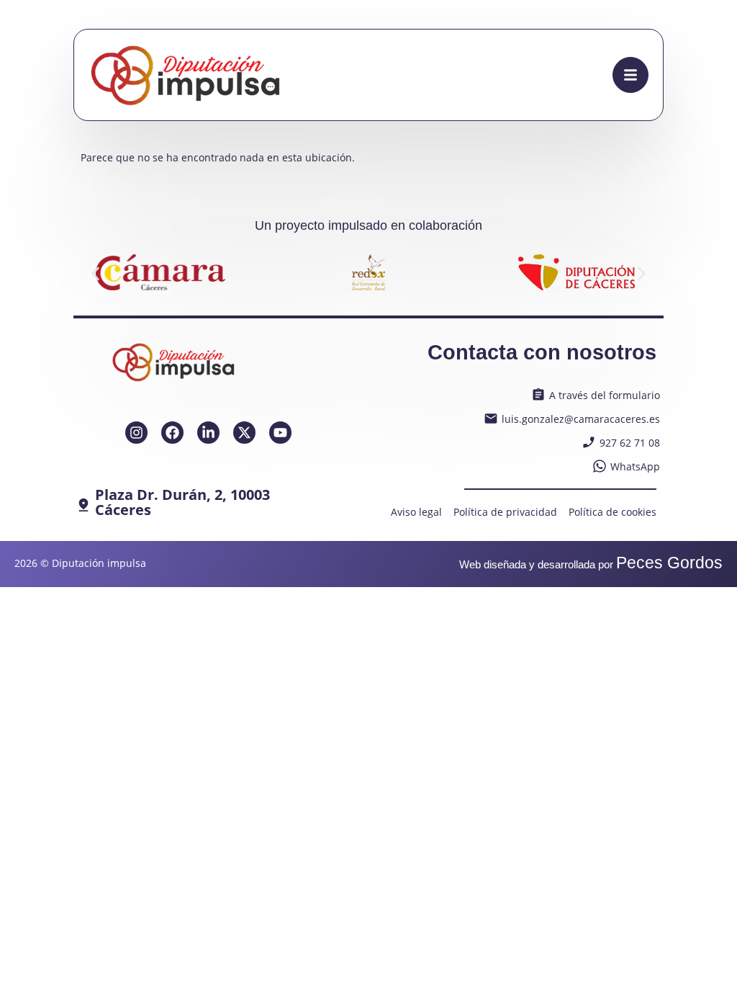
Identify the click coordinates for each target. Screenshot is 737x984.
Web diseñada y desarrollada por (591, 564)
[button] (95, 274)
